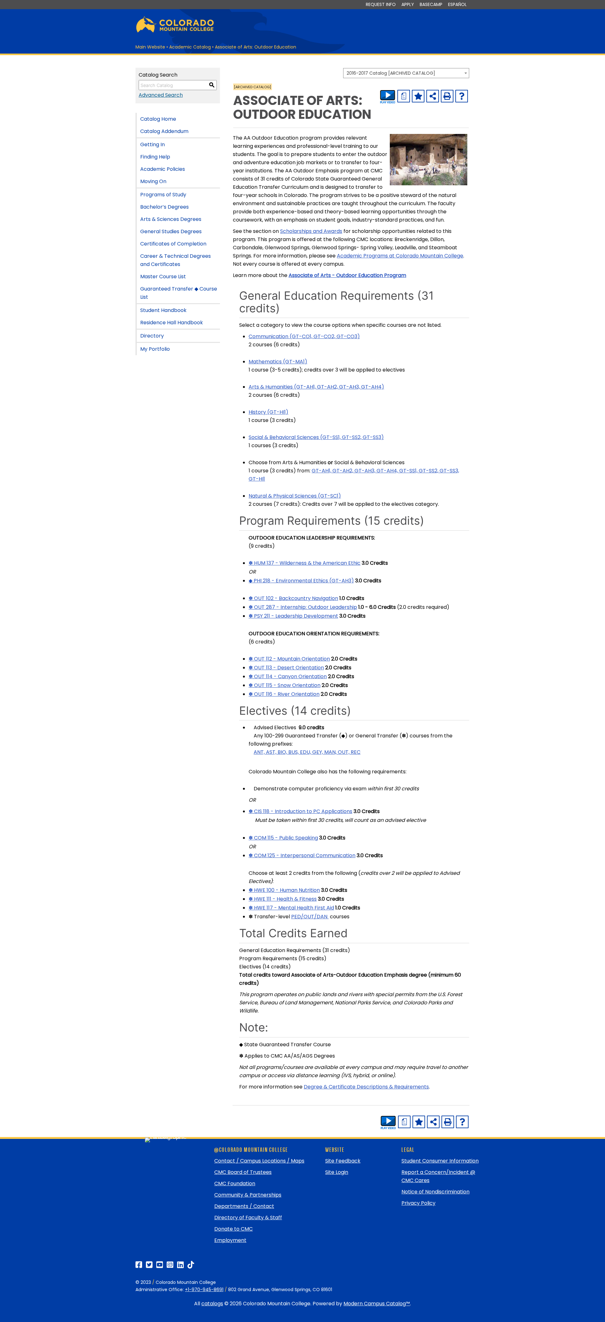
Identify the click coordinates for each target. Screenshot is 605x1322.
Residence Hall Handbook (171, 322)
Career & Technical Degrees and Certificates (175, 260)
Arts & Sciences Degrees (170, 219)
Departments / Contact (244, 1206)
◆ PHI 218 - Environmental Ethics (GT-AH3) (301, 580)
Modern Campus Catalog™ (376, 1303)
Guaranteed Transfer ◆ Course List (178, 293)
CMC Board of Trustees (243, 1172)
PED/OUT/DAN (310, 916)
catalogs (212, 1303)
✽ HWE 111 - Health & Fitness (283, 899)
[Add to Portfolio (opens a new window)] (418, 96)
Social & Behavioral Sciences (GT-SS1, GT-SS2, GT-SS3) (316, 437)
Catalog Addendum (164, 131)
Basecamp (431, 4)
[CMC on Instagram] (170, 1265)
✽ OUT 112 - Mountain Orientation (289, 658)
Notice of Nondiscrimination (435, 1191)
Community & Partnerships (247, 1194)
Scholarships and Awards (311, 231)
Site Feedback (342, 1160)
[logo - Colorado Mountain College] (174, 31)
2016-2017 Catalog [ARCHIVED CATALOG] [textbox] (391, 73)
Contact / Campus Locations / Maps (259, 1160)
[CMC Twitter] (149, 1265)
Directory (152, 335)
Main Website (150, 47)
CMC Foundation (234, 1183)
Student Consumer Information (440, 1160)
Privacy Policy (418, 1203)
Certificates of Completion (173, 243)
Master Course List (163, 276)
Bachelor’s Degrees (164, 207)
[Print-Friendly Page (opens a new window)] (447, 96)
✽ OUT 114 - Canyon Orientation (288, 676)
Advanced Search (161, 95)
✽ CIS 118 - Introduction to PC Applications (300, 811)
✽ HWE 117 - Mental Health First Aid (291, 907)
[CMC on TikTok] (190, 1265)
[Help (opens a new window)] (461, 96)
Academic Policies (162, 169)
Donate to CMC (233, 1229)
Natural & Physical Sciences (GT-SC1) (295, 495)
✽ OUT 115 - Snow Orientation (284, 685)
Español (457, 4)
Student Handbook (163, 310)
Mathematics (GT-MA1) (278, 361)
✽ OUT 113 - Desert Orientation (286, 667)
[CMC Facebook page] (138, 1265)
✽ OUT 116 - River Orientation (284, 694)
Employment (230, 1240)
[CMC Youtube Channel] (159, 1265)
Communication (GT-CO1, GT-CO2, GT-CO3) (304, 336)
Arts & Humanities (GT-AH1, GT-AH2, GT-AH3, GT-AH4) (316, 386)
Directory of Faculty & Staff (248, 1217)
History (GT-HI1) (268, 412)
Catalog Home (158, 119)
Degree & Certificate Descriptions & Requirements (366, 1086)
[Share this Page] (432, 96)
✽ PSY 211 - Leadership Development (293, 616)
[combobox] (406, 73)
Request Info (381, 4)
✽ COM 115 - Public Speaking (283, 837)
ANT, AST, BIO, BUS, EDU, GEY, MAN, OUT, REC (307, 752)
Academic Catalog (190, 47)
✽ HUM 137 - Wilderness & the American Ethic (304, 563)
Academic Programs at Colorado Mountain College (400, 255)
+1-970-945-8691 (204, 1289)
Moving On (153, 181)
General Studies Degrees (171, 231)
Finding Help (155, 156)
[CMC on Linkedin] (180, 1265)
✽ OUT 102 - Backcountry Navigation (293, 598)
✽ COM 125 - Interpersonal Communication (302, 855)
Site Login (336, 1172)
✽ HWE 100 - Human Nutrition (284, 890)
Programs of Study (163, 194)
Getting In (152, 144)
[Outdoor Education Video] (387, 97)
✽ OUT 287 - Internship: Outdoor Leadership (303, 607)
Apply (407, 4)
